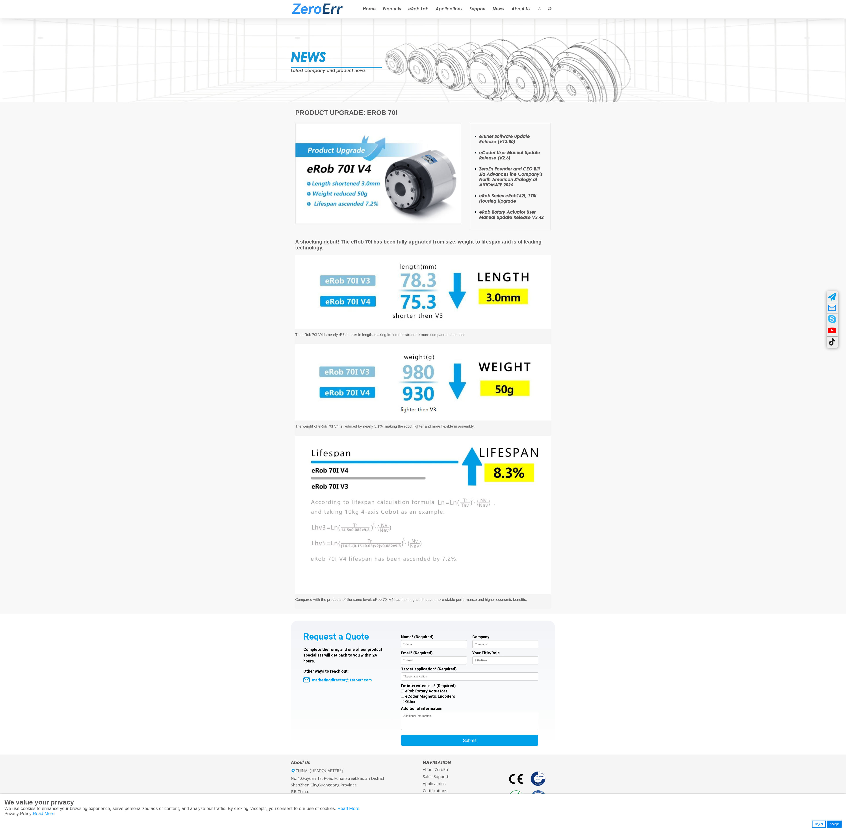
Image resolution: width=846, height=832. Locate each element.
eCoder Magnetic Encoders (430, 696)
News (498, 8)
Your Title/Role (486, 653)
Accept (834, 824)
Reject (819, 824)
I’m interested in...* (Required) (428, 685)
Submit (470, 740)
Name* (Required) (417, 637)
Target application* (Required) (429, 669)
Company (480, 637)
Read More (348, 808)
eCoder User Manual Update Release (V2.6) (509, 155)
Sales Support (435, 776)
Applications (449, 8)
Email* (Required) (417, 653)
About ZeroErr (436, 769)
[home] (317, 4)
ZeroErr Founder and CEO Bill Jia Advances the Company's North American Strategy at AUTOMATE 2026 (510, 176)
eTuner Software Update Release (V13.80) (504, 138)
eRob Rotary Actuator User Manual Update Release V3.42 (511, 214)
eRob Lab (418, 8)
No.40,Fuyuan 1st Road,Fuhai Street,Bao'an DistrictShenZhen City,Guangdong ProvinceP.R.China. (337, 785)
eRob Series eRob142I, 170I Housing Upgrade (507, 198)
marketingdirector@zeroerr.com (342, 680)
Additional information (421, 708)
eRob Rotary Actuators (426, 691)
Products (392, 8)
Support (477, 8)
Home (369, 8)
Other (410, 701)
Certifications (435, 790)
